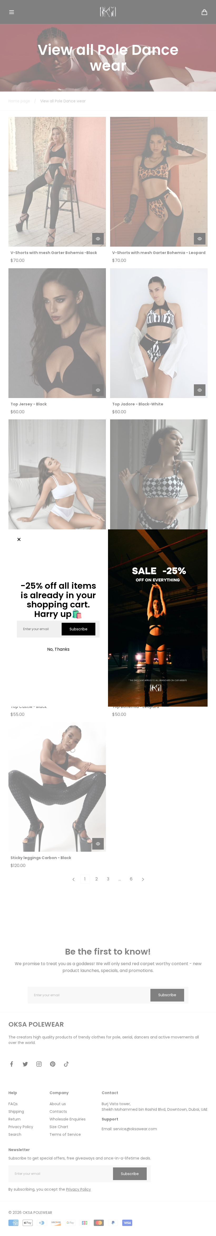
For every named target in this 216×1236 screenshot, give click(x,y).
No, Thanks (58, 649)
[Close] (19, 540)
